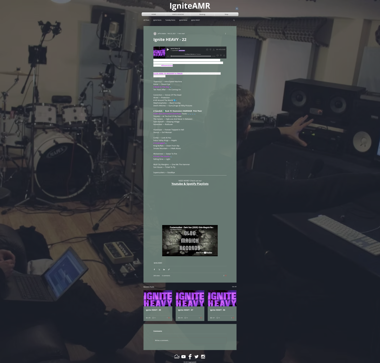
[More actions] (225, 33)
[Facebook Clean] (190, 356)
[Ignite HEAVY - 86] (222, 298)
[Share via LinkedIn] (164, 269)
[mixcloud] (177, 356)
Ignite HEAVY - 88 (153, 310)
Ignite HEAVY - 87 (185, 310)
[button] (237, 8)
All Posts (146, 20)
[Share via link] (169, 269)
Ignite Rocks (157, 20)
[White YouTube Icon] (183, 356)
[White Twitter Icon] (196, 356)
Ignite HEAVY (195, 20)
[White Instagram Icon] (203, 356)
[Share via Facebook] (154, 269)
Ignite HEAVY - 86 (217, 310)
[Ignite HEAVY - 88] (157, 298)
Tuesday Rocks (170, 20)
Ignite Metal (183, 20)
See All (234, 287)
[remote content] (190, 53)
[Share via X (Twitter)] (159, 269)
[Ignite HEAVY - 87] (190, 298)
